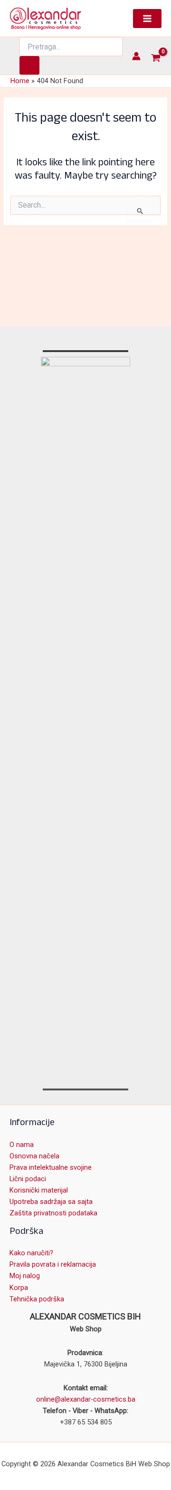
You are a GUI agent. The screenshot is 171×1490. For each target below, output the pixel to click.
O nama (22, 1144)
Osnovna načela (34, 1156)
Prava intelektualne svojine (51, 1167)
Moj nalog (25, 1275)
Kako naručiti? (31, 1253)
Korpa (19, 1287)
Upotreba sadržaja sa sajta (51, 1201)
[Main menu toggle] (147, 18)
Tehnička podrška (37, 1299)
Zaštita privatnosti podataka (53, 1213)
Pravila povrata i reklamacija (53, 1264)
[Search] (29, 65)
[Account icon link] (136, 56)
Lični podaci (28, 1179)
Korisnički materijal (39, 1190)
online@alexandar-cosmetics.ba (85, 1399)
